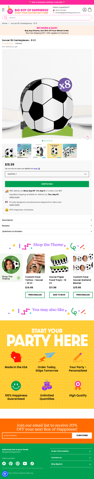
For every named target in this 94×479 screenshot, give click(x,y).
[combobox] (47, 17)
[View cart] (90, 11)
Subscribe (82, 436)
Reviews (6, 225)
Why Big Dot (56, 464)
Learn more (14, 197)
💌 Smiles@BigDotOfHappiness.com (66, 13)
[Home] (28, 10)
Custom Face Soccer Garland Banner (82, 255)
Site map (30, 473)
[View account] (84, 9)
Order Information (60, 451)
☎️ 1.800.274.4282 (59, 10)
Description (7, 220)
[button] (9, 151)
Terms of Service (19, 473)
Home (4, 23)
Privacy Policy (7, 473)
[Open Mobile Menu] (4, 9)
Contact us (56, 458)
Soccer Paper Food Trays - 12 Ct (57, 255)
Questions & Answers (12, 231)
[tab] (42, 140)
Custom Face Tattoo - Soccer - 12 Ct (35, 255)
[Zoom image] (88, 136)
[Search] (5, 17)
